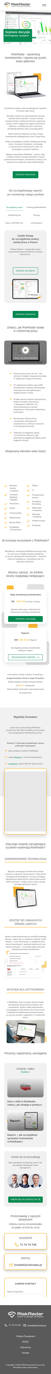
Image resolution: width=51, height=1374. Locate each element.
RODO (25, 1342)
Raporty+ (18, 757)
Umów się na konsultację (25, 1199)
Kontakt (25, 1353)
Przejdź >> (25, 1072)
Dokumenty (25, 1347)
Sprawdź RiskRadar (25, 175)
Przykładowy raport (23, 657)
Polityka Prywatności (25, 1336)
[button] (44, 5)
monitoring (12, 764)
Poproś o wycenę (25, 619)
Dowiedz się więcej (25, 271)
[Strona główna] (17, 5)
